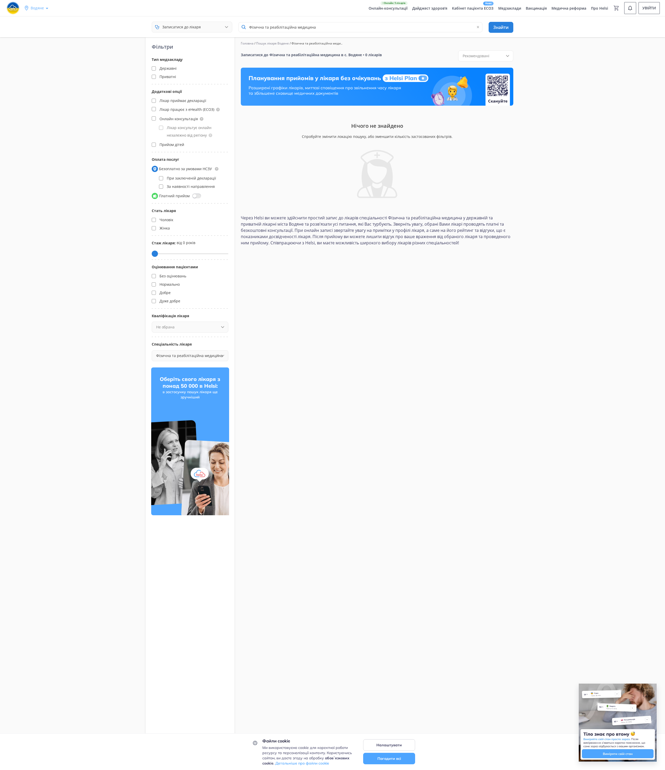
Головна (247, 43)
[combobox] (360, 27)
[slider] (155, 254)
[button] (218, 109)
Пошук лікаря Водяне (272, 43)
